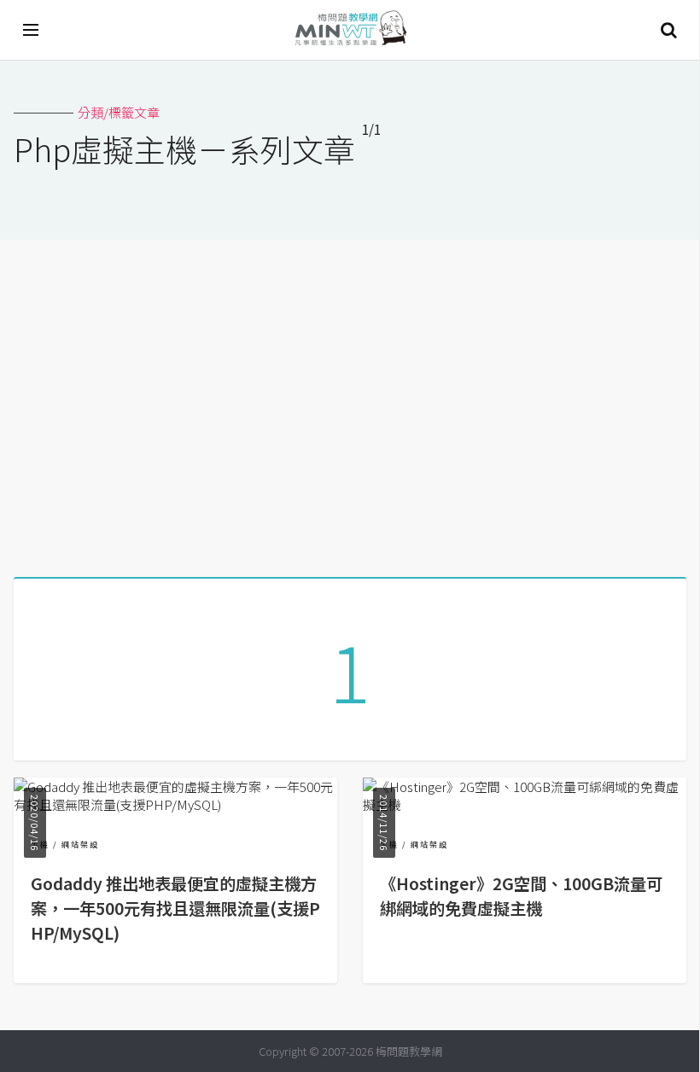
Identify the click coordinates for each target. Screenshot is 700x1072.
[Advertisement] (350, 402)
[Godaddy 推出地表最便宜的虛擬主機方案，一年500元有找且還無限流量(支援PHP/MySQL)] (175, 804)
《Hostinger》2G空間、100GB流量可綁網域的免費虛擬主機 (521, 895)
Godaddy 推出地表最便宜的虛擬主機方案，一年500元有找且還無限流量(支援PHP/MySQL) (175, 908)
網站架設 (80, 844)
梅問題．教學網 (350, 30)
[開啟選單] (32, 30)
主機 (40, 844)
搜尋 (668, 30)
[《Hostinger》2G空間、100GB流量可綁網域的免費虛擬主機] (524, 804)
